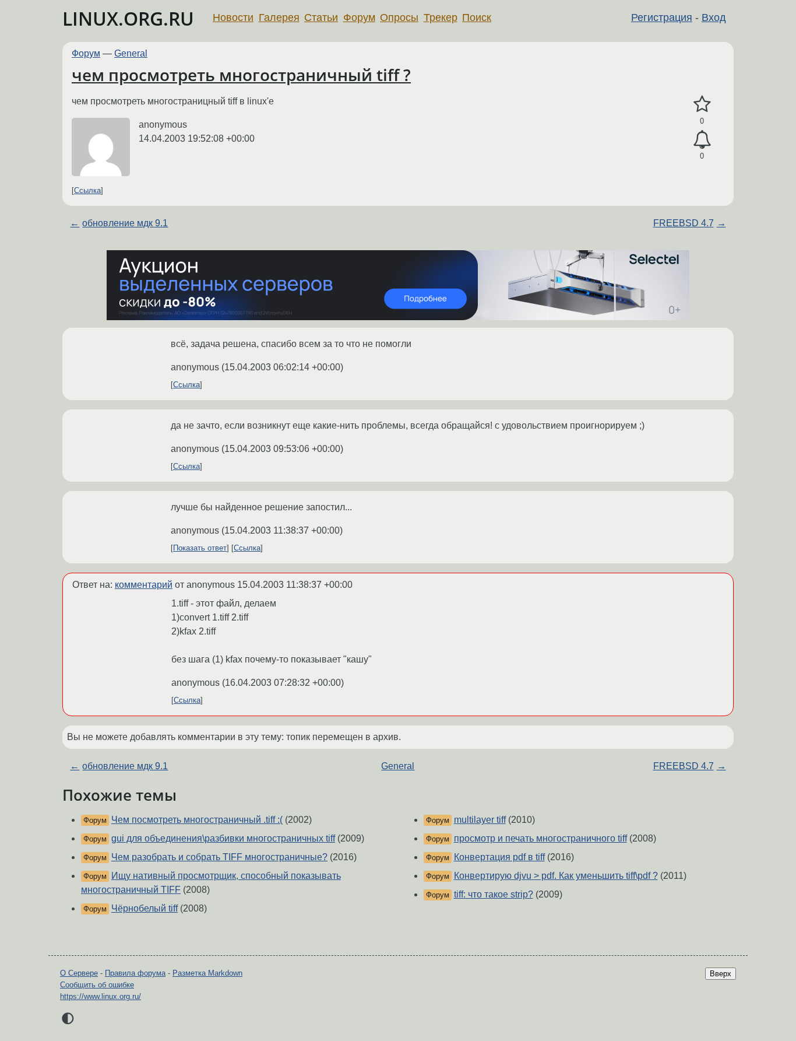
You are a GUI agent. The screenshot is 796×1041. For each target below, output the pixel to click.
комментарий (143, 585)
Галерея (279, 17)
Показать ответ (200, 548)
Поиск (476, 17)
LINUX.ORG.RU (128, 18)
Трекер (440, 17)
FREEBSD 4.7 (683, 223)
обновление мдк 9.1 (125, 223)
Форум (359, 17)
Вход (714, 17)
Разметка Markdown (207, 973)
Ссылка (87, 190)
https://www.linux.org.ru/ (100, 996)
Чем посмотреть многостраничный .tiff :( (197, 820)
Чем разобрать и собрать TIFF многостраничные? (219, 857)
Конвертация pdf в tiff (499, 857)
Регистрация (661, 17)
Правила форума (135, 973)
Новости (233, 17)
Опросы (399, 17)
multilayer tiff (480, 820)
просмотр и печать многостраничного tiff (540, 838)
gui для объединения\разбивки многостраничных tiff (223, 838)
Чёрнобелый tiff (144, 908)
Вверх (720, 973)
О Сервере (79, 973)
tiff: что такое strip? (493, 894)
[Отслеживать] (702, 139)
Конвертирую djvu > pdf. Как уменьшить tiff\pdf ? (556, 876)
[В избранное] (702, 104)
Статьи (321, 17)
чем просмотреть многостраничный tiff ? (241, 75)
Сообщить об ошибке (97, 984)
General (130, 53)
